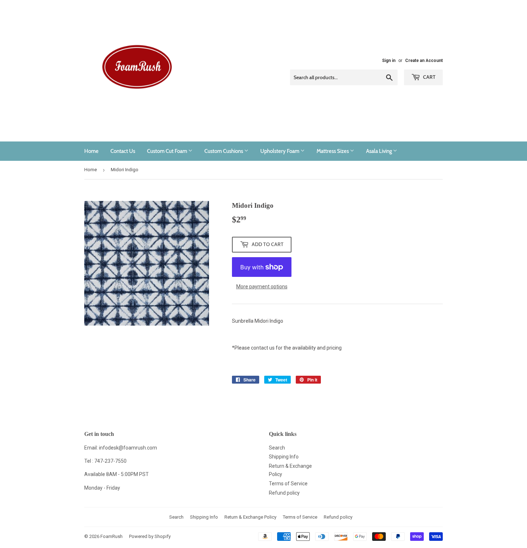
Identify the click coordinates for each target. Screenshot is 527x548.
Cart (429, 77)
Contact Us (122, 151)
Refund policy (284, 493)
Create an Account (424, 60)
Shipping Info (284, 457)
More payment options (262, 286)
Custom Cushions (224, 151)
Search (277, 448)
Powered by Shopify (150, 536)
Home (91, 151)
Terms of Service (288, 483)
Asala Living (379, 151)
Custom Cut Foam (167, 151)
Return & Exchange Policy (250, 517)
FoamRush (111, 536)
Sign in (388, 60)
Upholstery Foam (280, 151)
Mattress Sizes (333, 151)
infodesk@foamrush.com (128, 448)
